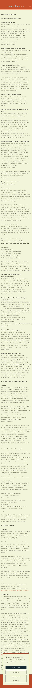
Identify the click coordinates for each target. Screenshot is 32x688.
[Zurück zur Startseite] (16, 5)
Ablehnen (16, 672)
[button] (30, 5)
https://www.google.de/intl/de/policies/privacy (15, 590)
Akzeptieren (16, 667)
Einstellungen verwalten (16, 678)
